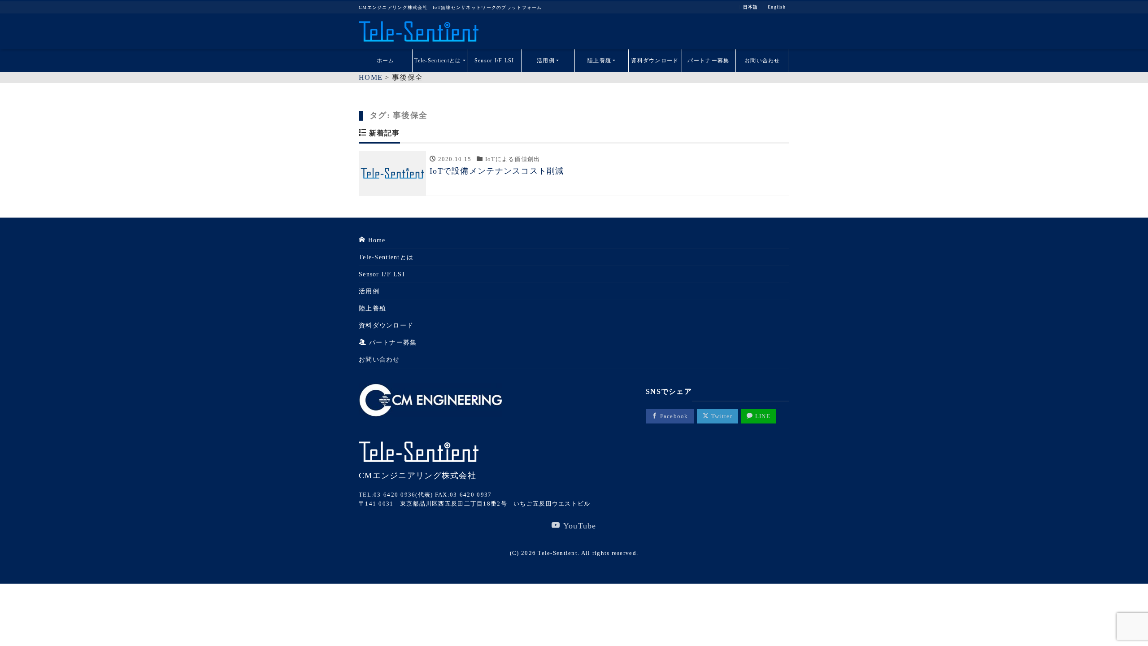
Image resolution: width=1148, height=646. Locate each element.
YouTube (578, 525)
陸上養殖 (599, 60)
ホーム (386, 60)
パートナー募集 (708, 60)
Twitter (720, 416)
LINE (761, 416)
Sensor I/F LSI (494, 60)
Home (375, 240)
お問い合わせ (762, 60)
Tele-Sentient (558, 553)
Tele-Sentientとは (437, 60)
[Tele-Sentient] (418, 31)
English (777, 7)
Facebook (673, 416)
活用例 (546, 60)
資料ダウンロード (654, 60)
